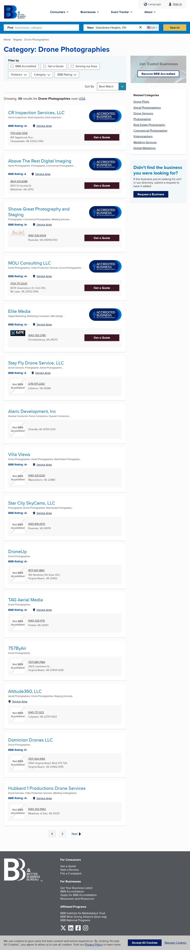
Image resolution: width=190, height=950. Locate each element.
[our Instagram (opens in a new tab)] (86, 930)
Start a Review (69, 870)
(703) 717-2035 (18, 283)
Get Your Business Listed (76, 888)
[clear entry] (141, 27)
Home (7, 39)
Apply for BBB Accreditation (78, 895)
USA (82, 98)
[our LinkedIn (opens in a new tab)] (71, 930)
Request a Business (150, 194)
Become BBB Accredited (158, 74)
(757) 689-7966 (36, 662)
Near (90, 27)
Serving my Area (86, 66)
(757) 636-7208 (18, 133)
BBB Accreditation (72, 891)
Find (10, 27)
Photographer (142, 119)
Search (175, 27)
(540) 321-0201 (36, 475)
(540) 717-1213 (36, 712)
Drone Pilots (141, 102)
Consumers (57, 12)
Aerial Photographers (147, 107)
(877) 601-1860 (36, 570)
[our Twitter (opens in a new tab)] (63, 930)
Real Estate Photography (149, 125)
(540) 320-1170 (36, 620)
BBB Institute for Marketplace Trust (82, 913)
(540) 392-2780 (37, 335)
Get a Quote (56, 66)
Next (75, 834)
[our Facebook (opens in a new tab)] (78, 930)
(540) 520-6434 (37, 235)
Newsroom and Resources (77, 899)
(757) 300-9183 (36, 758)
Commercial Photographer (150, 130)
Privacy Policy (94, 944)
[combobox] (47, 27)
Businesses (88, 12)
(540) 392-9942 (37, 809)
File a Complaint (70, 873)
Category (40, 74)
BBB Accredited (25, 66)
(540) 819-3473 (36, 524)
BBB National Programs (75, 920)
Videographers (143, 136)
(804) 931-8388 (18, 181)
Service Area (44, 126)
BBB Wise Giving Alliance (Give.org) (83, 917)
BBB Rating (65, 74)
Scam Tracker (120, 12)
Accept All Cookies (145, 943)
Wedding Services (145, 142)
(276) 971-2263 (36, 383)
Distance (16, 74)
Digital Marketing (144, 148)
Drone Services (143, 113)
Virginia (17, 39)
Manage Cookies (175, 942)
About (148, 12)
